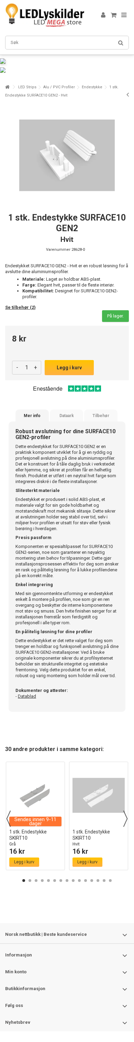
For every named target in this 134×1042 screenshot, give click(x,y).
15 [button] (110, 880)
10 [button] (79, 880)
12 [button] (91, 880)
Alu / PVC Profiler (59, 87)
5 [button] (48, 880)
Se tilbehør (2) (20, 307)
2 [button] (30, 880)
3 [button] (36, 880)
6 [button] (54, 880)
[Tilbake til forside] (7, 87)
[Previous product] (127, 94)
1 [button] (23, 880)
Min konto (15, 971)
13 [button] (98, 880)
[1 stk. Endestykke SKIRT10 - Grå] (35, 795)
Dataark (66, 415)
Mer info (32, 415)
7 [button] (60, 880)
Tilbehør (100, 415)
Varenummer (58, 249)
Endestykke (92, 87)
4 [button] (42, 880)
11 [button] (85, 880)
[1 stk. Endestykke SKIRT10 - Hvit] (98, 795)
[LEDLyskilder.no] (44, 15)
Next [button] (125, 819)
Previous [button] (8, 819)
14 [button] (104, 880)
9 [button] (73, 880)
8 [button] (67, 880)
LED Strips (27, 87)
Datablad (27, 696)
